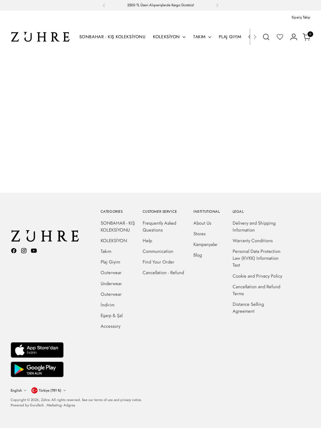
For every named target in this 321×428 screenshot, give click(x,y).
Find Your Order (158, 261)
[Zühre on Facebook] (14, 252)
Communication (158, 251)
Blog (197, 255)
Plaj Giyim (110, 261)
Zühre (45, 399)
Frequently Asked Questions (159, 226)
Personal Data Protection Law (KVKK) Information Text (257, 258)
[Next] (217, 5)
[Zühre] (40, 37)
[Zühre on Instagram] (24, 252)
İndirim (107, 304)
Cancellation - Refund (163, 272)
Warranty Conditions (253, 240)
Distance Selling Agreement (248, 308)
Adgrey (69, 405)
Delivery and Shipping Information (254, 226)
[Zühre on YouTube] (34, 252)
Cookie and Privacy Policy (257, 276)
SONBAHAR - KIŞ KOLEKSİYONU (118, 226)
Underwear (111, 283)
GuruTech (37, 405)
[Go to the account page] (293, 37)
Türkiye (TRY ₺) (50, 390)
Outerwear (111, 272)
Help (147, 240)
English (16, 390)
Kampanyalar (205, 244)
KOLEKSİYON (114, 240)
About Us (202, 223)
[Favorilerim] (280, 37)
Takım (106, 251)
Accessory (110, 326)
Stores (199, 233)
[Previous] (104, 5)
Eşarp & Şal (112, 315)
